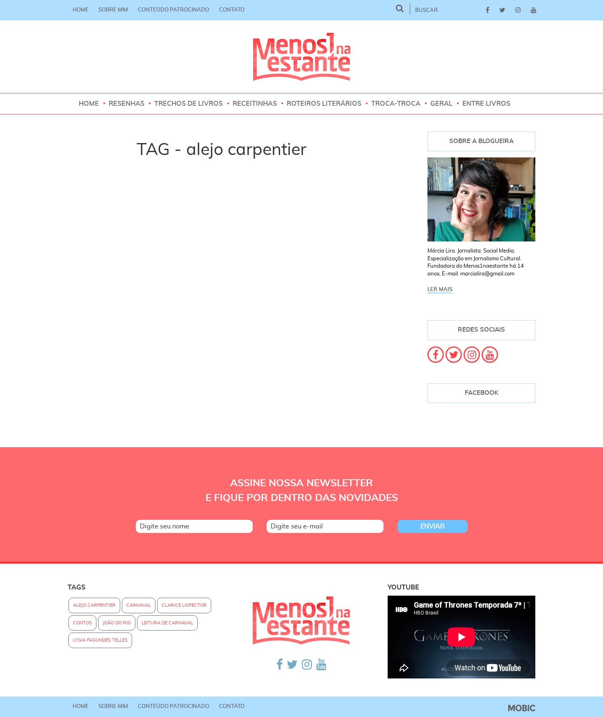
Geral (441, 103)
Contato (231, 10)
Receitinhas (255, 103)
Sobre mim (113, 10)
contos (82, 623)
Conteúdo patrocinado (173, 10)
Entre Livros (486, 103)
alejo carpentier (94, 605)
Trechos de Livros (188, 103)
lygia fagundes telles (100, 640)
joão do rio (117, 623)
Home (81, 10)
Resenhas (126, 103)
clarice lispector (184, 605)
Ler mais (439, 289)
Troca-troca (395, 103)
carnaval (138, 605)
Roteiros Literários (324, 103)
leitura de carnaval (167, 623)
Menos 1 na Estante (301, 57)
